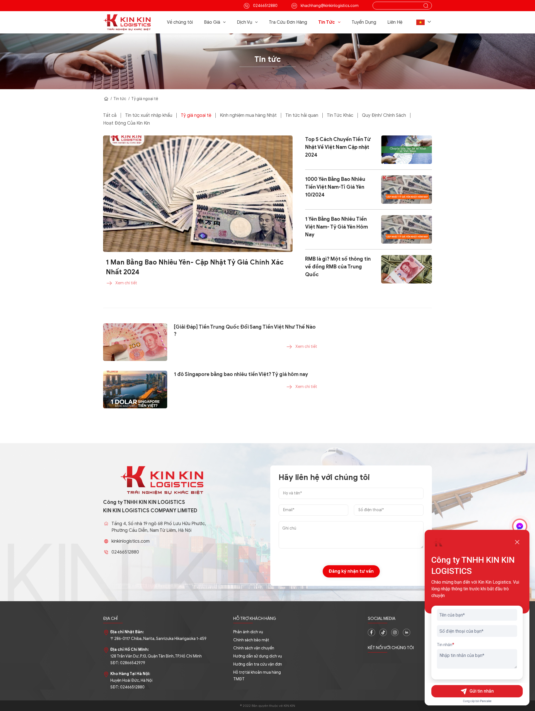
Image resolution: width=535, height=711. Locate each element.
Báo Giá (212, 22)
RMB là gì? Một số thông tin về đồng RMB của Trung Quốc (338, 267)
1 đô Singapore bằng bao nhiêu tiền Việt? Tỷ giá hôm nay (241, 374)
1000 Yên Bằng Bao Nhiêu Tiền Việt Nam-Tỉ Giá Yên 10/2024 (335, 187)
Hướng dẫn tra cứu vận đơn (257, 664)
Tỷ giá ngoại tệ (144, 98)
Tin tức (119, 98)
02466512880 (265, 5)
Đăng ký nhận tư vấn (351, 571)
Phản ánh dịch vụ (248, 632)
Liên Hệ (394, 22)
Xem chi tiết (126, 283)
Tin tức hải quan (301, 115)
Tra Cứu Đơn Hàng (288, 22)
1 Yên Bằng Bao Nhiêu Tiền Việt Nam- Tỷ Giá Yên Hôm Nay (336, 227)
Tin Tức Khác (340, 115)
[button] (424, 22)
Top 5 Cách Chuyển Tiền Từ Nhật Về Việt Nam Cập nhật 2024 (338, 147)
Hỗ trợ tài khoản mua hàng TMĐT (257, 675)
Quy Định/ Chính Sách (384, 115)
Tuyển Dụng (364, 22)
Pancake (486, 701)
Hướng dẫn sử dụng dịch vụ (257, 656)
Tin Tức (326, 22)
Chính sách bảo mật (251, 640)
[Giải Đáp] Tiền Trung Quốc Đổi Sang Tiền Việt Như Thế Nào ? (245, 330)
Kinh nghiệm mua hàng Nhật (248, 115)
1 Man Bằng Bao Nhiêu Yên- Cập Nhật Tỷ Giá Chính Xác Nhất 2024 (195, 267)
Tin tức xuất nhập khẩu (148, 115)
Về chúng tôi (180, 22)
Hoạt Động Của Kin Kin (126, 123)
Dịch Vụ (244, 22)
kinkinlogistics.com (130, 541)
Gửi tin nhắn (482, 691)
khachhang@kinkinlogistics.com (329, 5)
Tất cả (109, 115)
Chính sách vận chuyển (253, 648)
